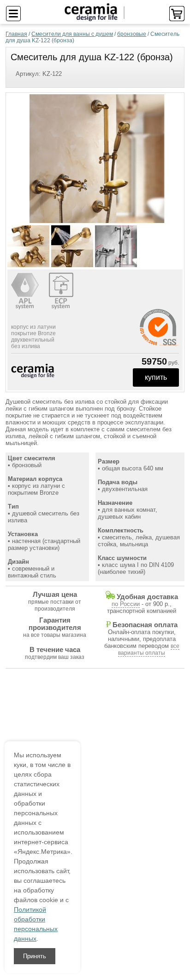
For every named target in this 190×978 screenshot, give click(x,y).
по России (126, 604)
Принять (34, 956)
